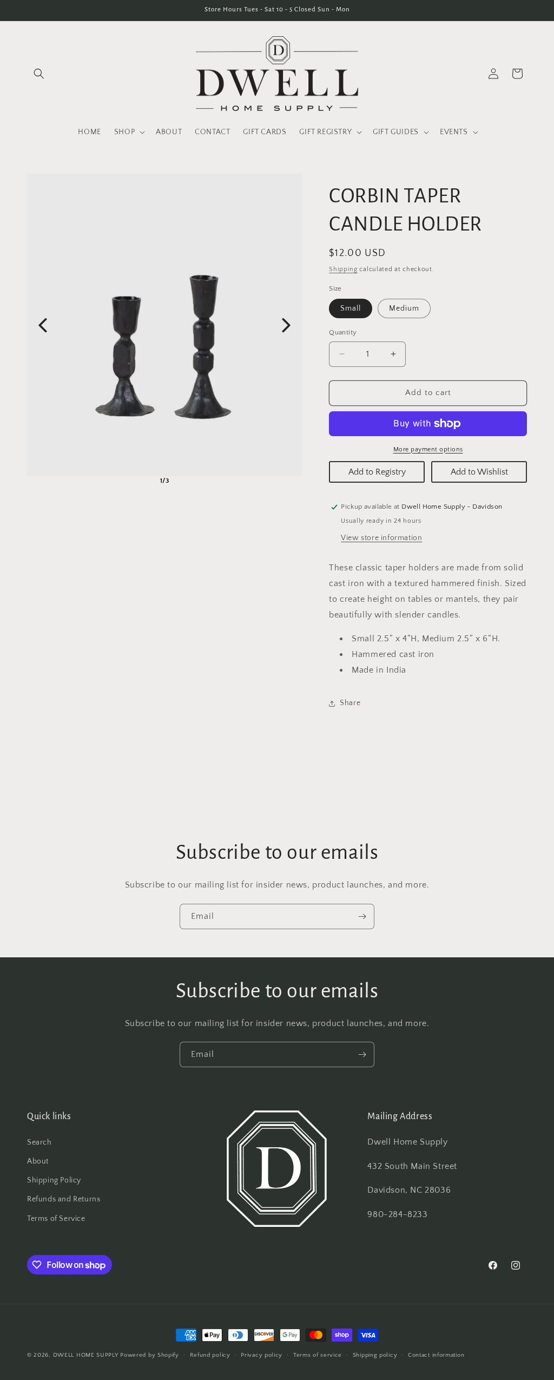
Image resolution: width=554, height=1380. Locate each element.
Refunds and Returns (63, 1199)
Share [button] (350, 703)
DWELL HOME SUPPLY (85, 1355)
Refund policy (210, 1355)
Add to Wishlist (479, 472)
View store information (381, 538)
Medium (404, 308)
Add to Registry (377, 472)
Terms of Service (56, 1218)
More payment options (428, 449)
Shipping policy (375, 1355)
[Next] (286, 325)
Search (39, 1142)
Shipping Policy (54, 1180)
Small (350, 308)
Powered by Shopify (149, 1355)
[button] (39, 74)
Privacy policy (261, 1355)
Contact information (436, 1355)
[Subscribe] (362, 916)
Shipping (343, 269)
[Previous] (42, 325)
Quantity (343, 332)
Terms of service (317, 1355)
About (38, 1161)
